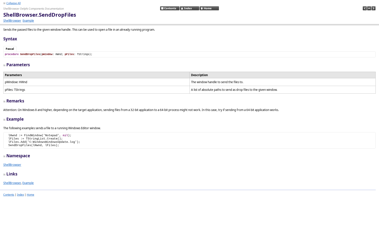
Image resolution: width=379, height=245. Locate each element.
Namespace (18, 155)
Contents (8, 195)
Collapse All (13, 3)
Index (20, 195)
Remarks (15, 101)
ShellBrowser (12, 21)
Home (30, 195)
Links (11, 174)
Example (28, 21)
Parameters (18, 64)
